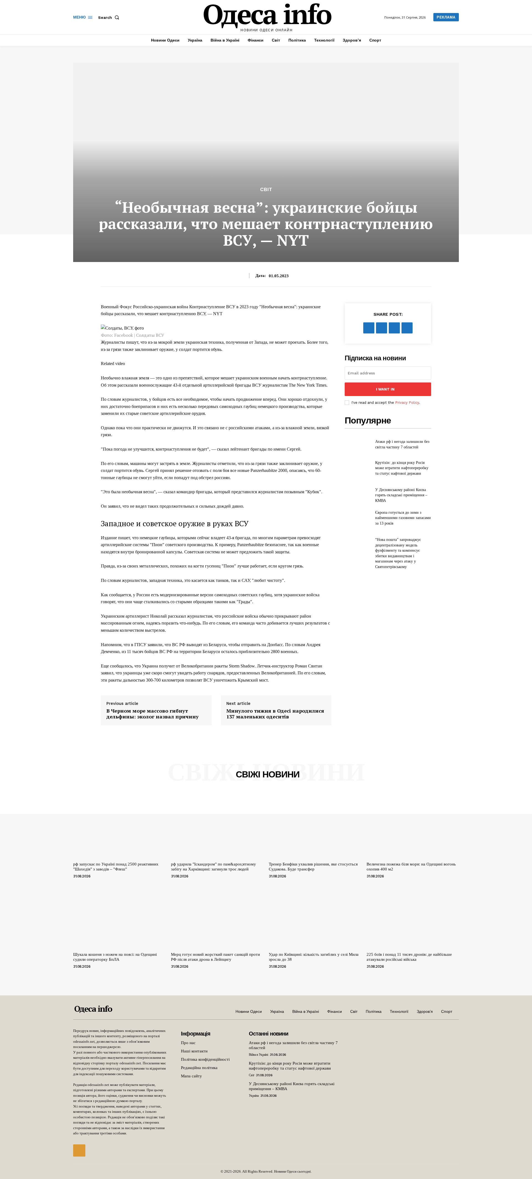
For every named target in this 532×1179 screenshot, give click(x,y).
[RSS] (79, 1150)
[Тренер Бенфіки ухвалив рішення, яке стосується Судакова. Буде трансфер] (315, 825)
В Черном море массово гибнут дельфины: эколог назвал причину (152, 714)
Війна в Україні (258, 1055)
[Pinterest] (394, 327)
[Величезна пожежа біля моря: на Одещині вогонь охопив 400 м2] (413, 825)
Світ (266, 189)
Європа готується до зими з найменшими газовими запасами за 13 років (403, 517)
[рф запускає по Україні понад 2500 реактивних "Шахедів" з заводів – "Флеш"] (119, 825)
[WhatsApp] (407, 327)
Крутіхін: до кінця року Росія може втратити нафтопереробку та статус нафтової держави (401, 468)
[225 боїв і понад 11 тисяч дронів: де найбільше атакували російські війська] (413, 915)
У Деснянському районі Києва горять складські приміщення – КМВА (401, 495)
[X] (381, 327)
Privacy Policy (407, 402)
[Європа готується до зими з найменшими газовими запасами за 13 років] (357, 518)
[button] (109, 17)
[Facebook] (368, 327)
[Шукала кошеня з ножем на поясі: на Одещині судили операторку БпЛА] (119, 915)
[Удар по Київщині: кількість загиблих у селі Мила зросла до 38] (315, 915)
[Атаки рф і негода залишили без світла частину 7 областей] (357, 444)
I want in (385, 389)
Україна (254, 1096)
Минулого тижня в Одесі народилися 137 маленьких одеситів (275, 714)
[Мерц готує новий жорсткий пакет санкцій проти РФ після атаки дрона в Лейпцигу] (217, 915)
